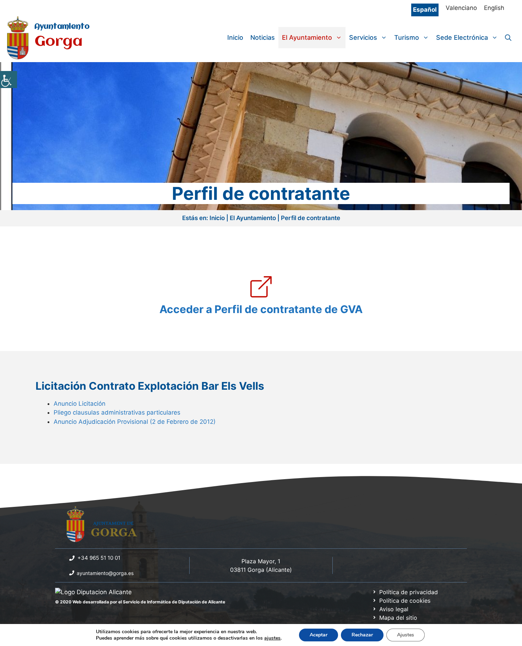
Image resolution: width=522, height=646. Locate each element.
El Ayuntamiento (307, 37)
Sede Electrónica (462, 37)
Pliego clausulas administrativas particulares (117, 412)
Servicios (363, 37)
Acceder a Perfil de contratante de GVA (261, 309)
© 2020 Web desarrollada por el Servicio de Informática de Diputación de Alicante (140, 601)
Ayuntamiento (61, 27)
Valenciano (461, 7)
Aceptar (318, 634)
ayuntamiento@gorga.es (105, 573)
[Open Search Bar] (508, 37)
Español (425, 9)
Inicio (235, 37)
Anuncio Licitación (79, 403)
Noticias (262, 37)
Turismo (406, 37)
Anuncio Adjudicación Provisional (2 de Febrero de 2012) (135, 421)
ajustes (272, 638)
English (494, 7)
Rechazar (362, 634)
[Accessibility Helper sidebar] (8, 79)
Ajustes (405, 634)
